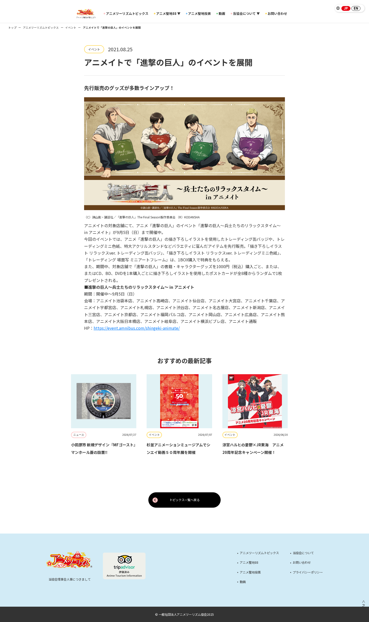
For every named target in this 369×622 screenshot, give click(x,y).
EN (356, 8)
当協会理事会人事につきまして (69, 579)
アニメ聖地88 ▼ (168, 13)
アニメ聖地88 (249, 562)
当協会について (303, 552)
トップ (12, 27)
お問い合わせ (277, 13)
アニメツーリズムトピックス (127, 13)
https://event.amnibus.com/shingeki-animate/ (137, 328)
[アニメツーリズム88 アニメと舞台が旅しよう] (85, 13)
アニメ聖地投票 (199, 13)
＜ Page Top (363, 609)
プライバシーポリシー (308, 572)
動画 (222, 13)
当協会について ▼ (246, 13)
